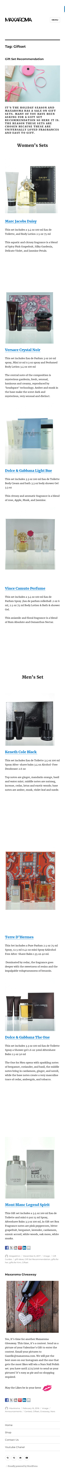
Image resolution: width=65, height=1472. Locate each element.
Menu (55, 20)
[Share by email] (29, 1247)
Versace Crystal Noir (22, 350)
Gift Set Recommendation (24, 59)
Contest (28, 1411)
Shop (8, 1432)
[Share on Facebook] (7, 1247)
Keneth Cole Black (21, 752)
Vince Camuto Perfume (25, 588)
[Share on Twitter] (11, 1247)
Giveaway (45, 1411)
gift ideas (19, 1259)
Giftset (25, 1262)
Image (46, 1256)
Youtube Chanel (15, 1447)
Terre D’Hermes (19, 937)
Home (9, 1425)
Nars (52, 1411)
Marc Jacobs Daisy (21, 221)
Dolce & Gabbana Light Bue (28, 470)
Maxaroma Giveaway (20, 1274)
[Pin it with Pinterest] (20, 1247)
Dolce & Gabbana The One (27, 1037)
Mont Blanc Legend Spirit (27, 1205)
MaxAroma (14, 1408)
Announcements (13, 1411)
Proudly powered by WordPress (23, 1466)
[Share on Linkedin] (24, 1247)
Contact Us (12, 1439)
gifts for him (15, 1262)
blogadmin (14, 1256)
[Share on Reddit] (15, 1247)
